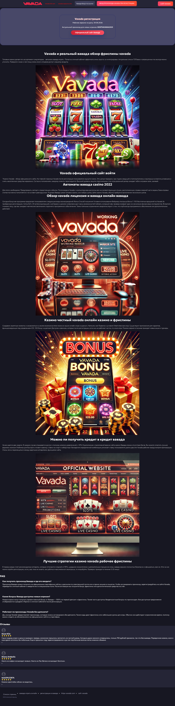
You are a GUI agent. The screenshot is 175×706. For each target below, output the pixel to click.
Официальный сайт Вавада (87, 33)
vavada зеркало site (65, 4)
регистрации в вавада (49, 693)
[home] (32, 3)
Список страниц (9, 694)
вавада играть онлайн (28, 693)
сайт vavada (83, 693)
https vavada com (68, 693)
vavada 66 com (50, 4)
